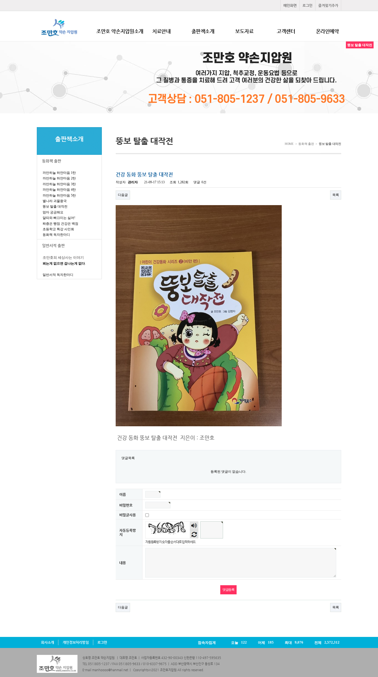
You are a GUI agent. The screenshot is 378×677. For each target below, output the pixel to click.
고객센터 (286, 31)
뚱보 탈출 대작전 (55, 206)
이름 (122, 495)
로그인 (307, 5)
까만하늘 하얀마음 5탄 (59, 195)
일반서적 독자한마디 (58, 275)
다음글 (123, 195)
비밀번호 (126, 505)
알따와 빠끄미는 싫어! (59, 218)
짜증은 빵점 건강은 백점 (60, 224)
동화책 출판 (51, 161)
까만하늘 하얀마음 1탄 (59, 173)
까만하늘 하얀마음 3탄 (59, 184)
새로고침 (194, 534)
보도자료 (244, 31)
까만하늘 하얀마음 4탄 (59, 190)
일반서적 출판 (53, 245)
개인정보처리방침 (76, 642)
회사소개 (47, 642)
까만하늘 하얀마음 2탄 (59, 178)
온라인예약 (327, 31)
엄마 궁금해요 (53, 212)
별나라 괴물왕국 (55, 201)
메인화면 (290, 5)
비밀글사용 (127, 515)
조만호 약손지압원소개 (119, 31)
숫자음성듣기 (194, 526)
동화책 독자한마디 (56, 235)
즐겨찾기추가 (328, 5)
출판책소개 (202, 31)
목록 (335, 195)
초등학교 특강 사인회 (58, 229)
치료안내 (161, 31)
